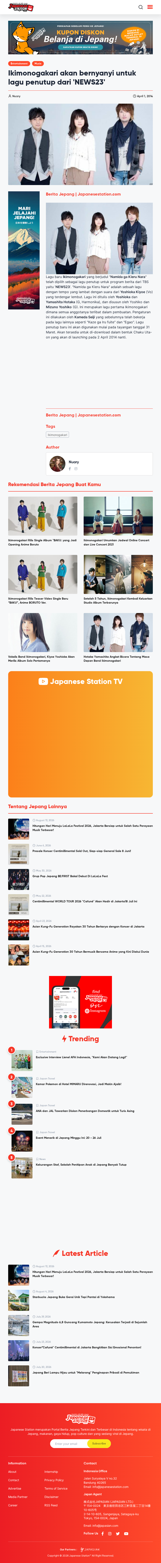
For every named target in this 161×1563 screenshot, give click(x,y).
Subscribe (99, 1443)
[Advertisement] (99, 374)
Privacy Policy (54, 1480)
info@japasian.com (105, 1525)
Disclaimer (51, 1497)
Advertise (14, 1488)
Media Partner (17, 1497)
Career (12, 1505)
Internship (51, 1471)
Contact (13, 1480)
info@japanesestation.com (110, 1487)
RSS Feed (51, 1505)
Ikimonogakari (57, 435)
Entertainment (19, 64)
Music (38, 64)
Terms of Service (56, 1488)
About (12, 1471)
